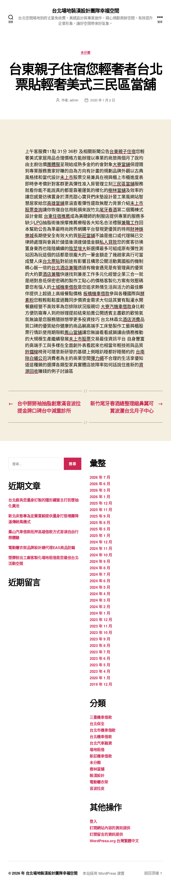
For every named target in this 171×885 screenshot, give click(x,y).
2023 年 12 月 (101, 619)
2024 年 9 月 (100, 561)
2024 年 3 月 (100, 600)
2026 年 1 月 (100, 496)
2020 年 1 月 (100, 677)
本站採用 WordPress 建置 (103, 873)
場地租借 (97, 749)
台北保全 (97, 723)
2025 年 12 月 (101, 503)
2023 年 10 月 (101, 632)
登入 (93, 821)
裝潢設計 (97, 775)
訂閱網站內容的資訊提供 (110, 828)
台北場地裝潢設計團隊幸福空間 (85, 10)
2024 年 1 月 (100, 613)
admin (74, 100)
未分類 (86, 52)
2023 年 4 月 (100, 671)
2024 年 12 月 (101, 542)
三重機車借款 (101, 717)
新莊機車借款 (101, 756)
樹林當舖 (97, 769)
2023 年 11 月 (101, 626)
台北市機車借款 (103, 730)
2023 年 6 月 (100, 658)
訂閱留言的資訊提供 (106, 834)
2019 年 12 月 (101, 684)
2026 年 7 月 (100, 477)
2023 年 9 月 (100, 639)
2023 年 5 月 (100, 665)
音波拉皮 (97, 788)
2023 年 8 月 (100, 645)
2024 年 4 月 (100, 593)
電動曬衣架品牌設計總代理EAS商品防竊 (41, 547)
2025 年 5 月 (100, 529)
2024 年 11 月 (101, 548)
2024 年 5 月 (100, 587)
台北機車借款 (101, 736)
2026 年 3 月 (100, 490)
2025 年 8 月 (100, 522)
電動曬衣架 (99, 782)
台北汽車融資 (101, 743)
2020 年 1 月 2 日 (102, 100)
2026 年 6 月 (100, 483)
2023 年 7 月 (100, 652)
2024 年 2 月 (100, 606)
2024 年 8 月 (100, 568)
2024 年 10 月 (101, 555)
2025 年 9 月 (100, 516)
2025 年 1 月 (100, 535)
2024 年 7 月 (100, 574)
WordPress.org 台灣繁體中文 (114, 840)
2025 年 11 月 (101, 509)
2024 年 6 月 (100, 580)
